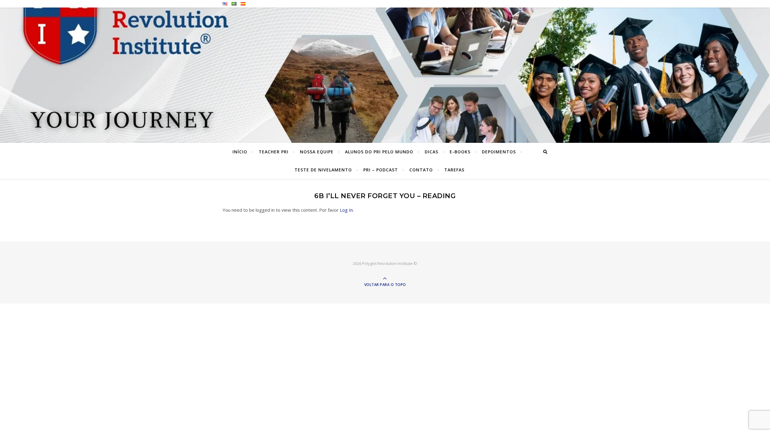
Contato (421, 170)
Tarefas (454, 170)
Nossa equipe (317, 152)
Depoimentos (499, 152)
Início (240, 152)
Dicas (431, 152)
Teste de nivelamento (323, 170)
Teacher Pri (273, 152)
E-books (460, 152)
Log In (346, 210)
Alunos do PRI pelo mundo (379, 152)
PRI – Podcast (380, 170)
